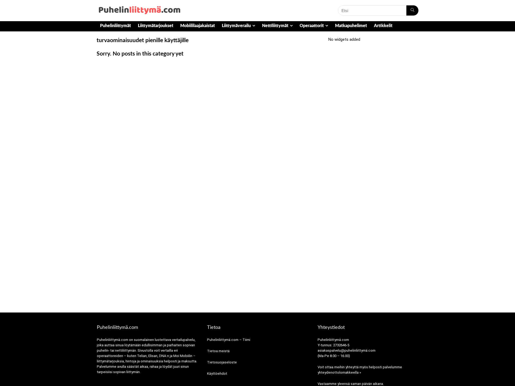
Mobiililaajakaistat (197, 26)
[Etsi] (412, 10)
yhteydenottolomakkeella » (339, 372)
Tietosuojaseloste (222, 362)
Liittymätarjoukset (155, 26)
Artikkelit (383, 26)
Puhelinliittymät (115, 26)
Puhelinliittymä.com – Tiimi (228, 340)
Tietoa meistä (218, 351)
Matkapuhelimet (351, 26)
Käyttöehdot (217, 374)
